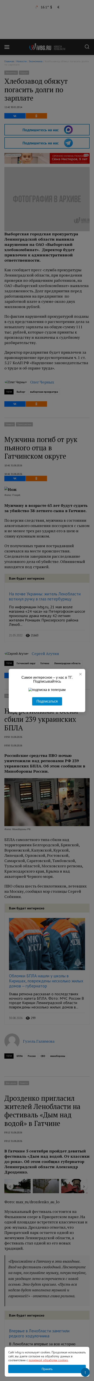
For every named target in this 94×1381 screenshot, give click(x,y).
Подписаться (47, 701)
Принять (47, 1369)
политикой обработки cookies (48, 1360)
